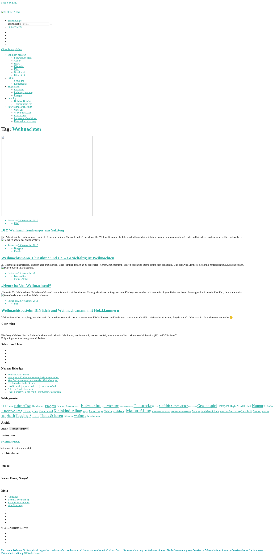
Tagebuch (8, 416)
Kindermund (46, 411)
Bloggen (18, 248)
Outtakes (187, 411)
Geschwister (20, 72)
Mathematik (156, 412)
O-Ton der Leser (22, 112)
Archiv (4, 428)
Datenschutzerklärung (25, 121)
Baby (17, 63)
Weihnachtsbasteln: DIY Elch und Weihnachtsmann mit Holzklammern (60, 310)
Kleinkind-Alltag (68, 410)
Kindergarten (30, 411)
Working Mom (93, 416)
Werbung (80, 415)
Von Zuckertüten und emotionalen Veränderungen (33, 380)
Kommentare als (18, 502)
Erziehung (111, 406)
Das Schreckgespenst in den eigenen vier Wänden (33, 386)
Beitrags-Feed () (18, 499)
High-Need (236, 406)
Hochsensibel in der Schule (21, 383)
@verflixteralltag (10, 441)
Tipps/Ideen (14, 86)
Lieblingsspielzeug (23, 92)
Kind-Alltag (20, 276)
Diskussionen (72, 406)
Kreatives (19, 89)
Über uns (18, 109)
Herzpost (223, 406)
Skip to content (9, 2)
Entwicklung (92, 405)
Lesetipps (12, 98)
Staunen (257, 411)
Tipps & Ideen (51, 415)
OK (26, 553)
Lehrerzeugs (20, 83)
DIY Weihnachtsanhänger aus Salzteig (32, 230)
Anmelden (13, 496)
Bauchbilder (38, 406)
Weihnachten (68, 416)
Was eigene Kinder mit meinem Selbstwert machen (33, 377)
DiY (16, 223)
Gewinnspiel (207, 406)
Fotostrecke (143, 406)
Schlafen (206, 411)
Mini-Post (165, 411)
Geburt (17, 60)
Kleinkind (19, 66)
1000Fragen (7, 406)
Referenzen (20, 115)
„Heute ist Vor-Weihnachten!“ (26, 285)
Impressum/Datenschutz (20, 106)
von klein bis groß (17, 54)
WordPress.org (15, 505)
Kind (16, 69)
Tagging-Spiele (27, 415)
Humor (257, 405)
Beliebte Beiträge (23, 101)
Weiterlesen (34, 553)
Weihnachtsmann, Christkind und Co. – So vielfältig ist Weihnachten (57, 258)
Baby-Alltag (23, 406)
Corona (60, 406)
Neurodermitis (177, 411)
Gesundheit (192, 406)
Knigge (85, 411)
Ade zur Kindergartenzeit (20, 389)
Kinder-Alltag (11, 411)
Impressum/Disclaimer (25, 118)
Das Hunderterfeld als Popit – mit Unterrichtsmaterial (34, 392)
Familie (18, 251)
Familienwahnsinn (126, 406)
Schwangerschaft (22, 57)
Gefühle (165, 406)
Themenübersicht (23, 104)
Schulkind (19, 80)
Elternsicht (19, 75)
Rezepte (18, 95)
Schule (11, 78)
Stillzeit (265, 411)
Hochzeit (247, 406)
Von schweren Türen (18, 374)
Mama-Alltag (21, 279)
